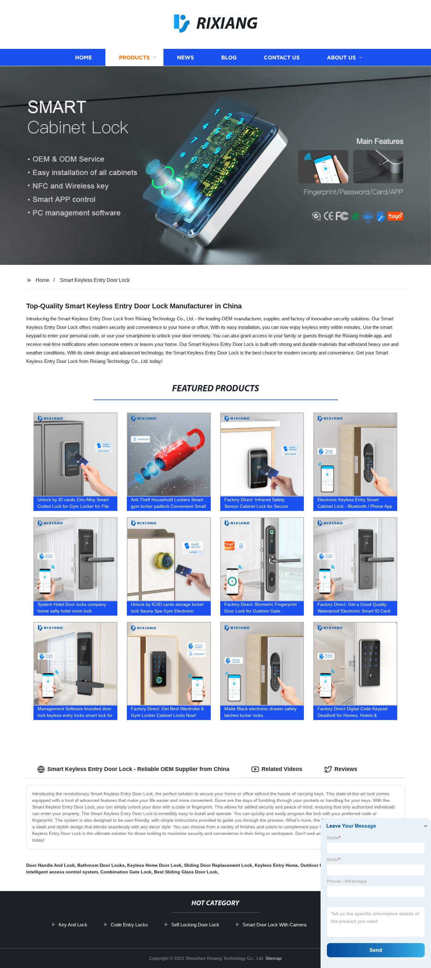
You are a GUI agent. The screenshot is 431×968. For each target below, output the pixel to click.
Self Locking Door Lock (195, 924)
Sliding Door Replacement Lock (218, 865)
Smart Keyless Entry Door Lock (95, 280)
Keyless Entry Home (276, 865)
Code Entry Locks (129, 924)
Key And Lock (72, 924)
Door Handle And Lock (50, 865)
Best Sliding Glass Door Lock (185, 871)
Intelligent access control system (62, 871)
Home (83, 58)
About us (341, 58)
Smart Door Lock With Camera (274, 924)
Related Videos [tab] (282, 769)
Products (134, 58)
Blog (229, 58)
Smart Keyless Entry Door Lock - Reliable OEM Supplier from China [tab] (138, 769)
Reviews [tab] (345, 769)
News (185, 58)
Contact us (282, 58)
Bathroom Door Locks (101, 865)
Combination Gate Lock (125, 871)
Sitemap (273, 958)
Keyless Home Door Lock (154, 865)
